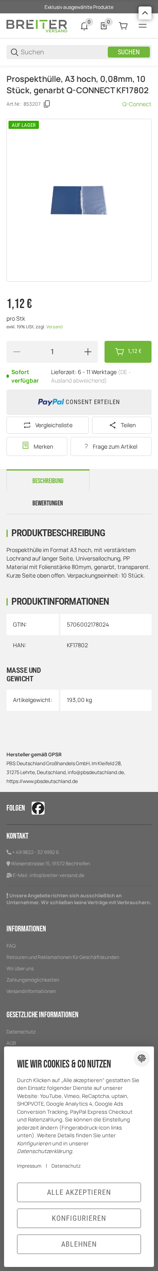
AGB (11, 1043)
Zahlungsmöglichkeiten (32, 979)
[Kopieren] (47, 104)
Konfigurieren (79, 1218)
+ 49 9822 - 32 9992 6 (35, 852)
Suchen (129, 52)
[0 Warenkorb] (123, 26)
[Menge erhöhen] (88, 351)
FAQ (11, 945)
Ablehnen (79, 1244)
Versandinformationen (31, 991)
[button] (145, 12)
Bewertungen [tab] (47, 503)
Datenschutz (21, 1031)
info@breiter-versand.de (57, 875)
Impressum (29, 1165)
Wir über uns (20, 968)
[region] (79, 69)
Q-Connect (137, 104)
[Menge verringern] (17, 351)
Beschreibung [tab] (48, 481)
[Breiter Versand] (36, 25)
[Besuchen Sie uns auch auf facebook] (38, 808)
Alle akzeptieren (79, 1192)
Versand (54, 327)
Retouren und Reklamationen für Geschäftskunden (62, 957)
